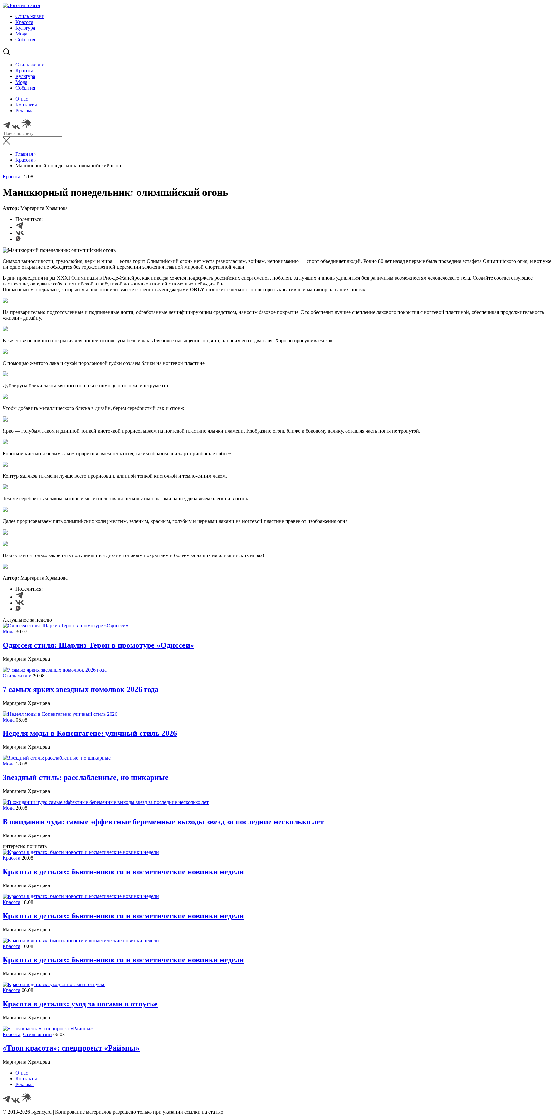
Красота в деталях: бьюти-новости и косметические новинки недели (123, 871)
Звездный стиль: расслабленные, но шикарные (86, 777)
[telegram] (7, 1101)
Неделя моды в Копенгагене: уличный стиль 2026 (90, 733)
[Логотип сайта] (21, 5)
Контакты (26, 104)
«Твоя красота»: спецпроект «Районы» (71, 1048)
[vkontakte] (16, 1101)
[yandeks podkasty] (26, 1101)
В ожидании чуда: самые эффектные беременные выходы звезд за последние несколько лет (163, 821)
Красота (24, 22)
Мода (21, 33)
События (25, 39)
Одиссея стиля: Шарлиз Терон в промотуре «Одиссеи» (98, 645)
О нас (21, 99)
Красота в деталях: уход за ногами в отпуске (80, 1004)
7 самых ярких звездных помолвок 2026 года (81, 689)
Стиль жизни (29, 16)
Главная (24, 154)
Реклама (24, 110)
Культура (25, 28)
